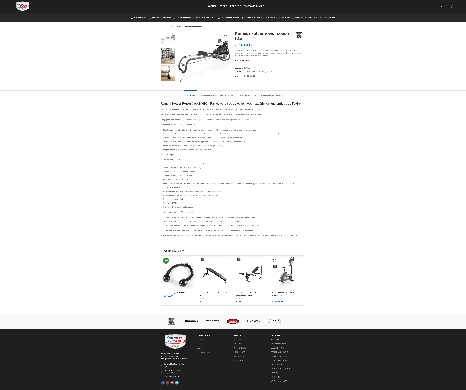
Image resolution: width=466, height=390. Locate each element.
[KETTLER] (171, 321)
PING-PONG (275, 377)
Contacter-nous (203, 352)
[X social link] (244, 76)
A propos (200, 348)
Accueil (164, 27)
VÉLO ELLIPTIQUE (277, 348)
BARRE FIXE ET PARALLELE (281, 356)
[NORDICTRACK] (191, 321)
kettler (247, 72)
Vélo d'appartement (279, 344)
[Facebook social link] (242, 76)
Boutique (200, 344)
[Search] (441, 6)
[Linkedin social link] (251, 76)
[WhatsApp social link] (177, 383)
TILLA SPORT (239, 360)
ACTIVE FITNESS (240, 356)
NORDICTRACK (240, 348)
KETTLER (203, 298)
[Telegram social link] (254, 76)
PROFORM (238, 344)
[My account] (445, 6)
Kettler (176, 103)
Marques (238, 335)
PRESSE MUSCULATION (280, 352)
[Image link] (175, 341)
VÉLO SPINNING (277, 364)
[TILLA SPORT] (274, 321)
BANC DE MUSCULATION (280, 369)
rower (261, 72)
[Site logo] (22, 6)
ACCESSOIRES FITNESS (280, 360)
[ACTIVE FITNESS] (233, 321)
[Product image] (179, 273)
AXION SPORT (239, 352)
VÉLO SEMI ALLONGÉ (279, 381)
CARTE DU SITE (203, 335)
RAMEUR (172, 27)
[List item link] (175, 371)
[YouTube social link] (172, 383)
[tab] (190, 94)
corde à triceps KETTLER (174, 293)
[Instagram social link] (167, 383)
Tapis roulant (276, 340)
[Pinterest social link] (248, 76)
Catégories (276, 335)
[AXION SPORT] (253, 321)
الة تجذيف (268, 72)
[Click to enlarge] (182, 81)
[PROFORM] (212, 321)
